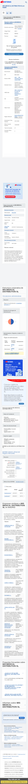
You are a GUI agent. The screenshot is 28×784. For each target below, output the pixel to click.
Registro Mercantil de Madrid (19, 116)
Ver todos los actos (19, 481)
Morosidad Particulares (8, 731)
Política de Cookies (14, 756)
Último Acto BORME (6, 227)
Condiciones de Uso (21, 754)
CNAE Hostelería (7, 737)
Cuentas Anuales (20, 731)
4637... (16, 77)
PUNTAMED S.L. (7, 595)
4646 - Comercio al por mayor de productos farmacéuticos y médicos (18, 92)
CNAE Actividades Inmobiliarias (17, 736)
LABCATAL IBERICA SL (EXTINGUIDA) (9, 635)
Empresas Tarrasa (7, 745)
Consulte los (12, 353)
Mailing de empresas (18, 727)
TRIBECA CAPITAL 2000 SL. (9, 608)
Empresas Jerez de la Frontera (17, 745)
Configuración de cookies (7, 758)
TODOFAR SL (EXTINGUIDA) (7, 571)
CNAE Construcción (7, 736)
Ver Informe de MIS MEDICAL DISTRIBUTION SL (14, 782)
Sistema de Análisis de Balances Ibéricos (11, 730)
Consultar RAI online (7, 729)
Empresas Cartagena (16, 744)
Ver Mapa (20, 28)
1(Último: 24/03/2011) (18, 462)
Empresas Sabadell (7, 746)
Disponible (14, 212)
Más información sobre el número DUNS (19, 78)
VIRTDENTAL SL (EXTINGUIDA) (7, 647)
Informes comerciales (8, 727)
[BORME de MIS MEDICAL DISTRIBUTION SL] (10, 13)
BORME (14, 731)
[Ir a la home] (6, 1)
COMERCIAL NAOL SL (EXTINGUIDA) (9, 526)
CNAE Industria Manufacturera (16, 737)
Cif (13, 727)
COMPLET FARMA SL (8, 582)
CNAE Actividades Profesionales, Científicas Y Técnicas (12, 739)
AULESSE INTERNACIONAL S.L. (9, 539)
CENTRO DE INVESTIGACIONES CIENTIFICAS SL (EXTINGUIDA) (8, 625)
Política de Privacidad (7, 756)
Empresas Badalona (7, 744)
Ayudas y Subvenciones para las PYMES (11, 728)
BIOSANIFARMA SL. (8, 555)
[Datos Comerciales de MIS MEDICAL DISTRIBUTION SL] (7, 13)
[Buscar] (26, 2)
